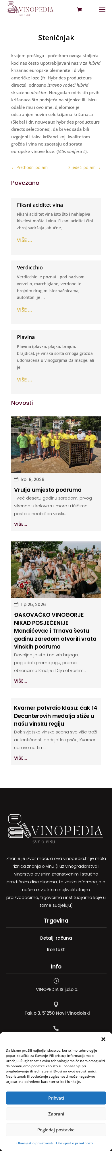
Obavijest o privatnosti (34, 1143)
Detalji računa (56, 938)
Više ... (24, 240)
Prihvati (56, 1098)
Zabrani (56, 1114)
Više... (20, 524)
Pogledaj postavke (56, 1130)
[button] (103, 1039)
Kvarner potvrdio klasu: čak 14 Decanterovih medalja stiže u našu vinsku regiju (55, 716)
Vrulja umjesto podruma (48, 490)
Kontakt (56, 950)
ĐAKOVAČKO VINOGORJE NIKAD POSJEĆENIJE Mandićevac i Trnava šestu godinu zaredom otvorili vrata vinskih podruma (55, 631)
